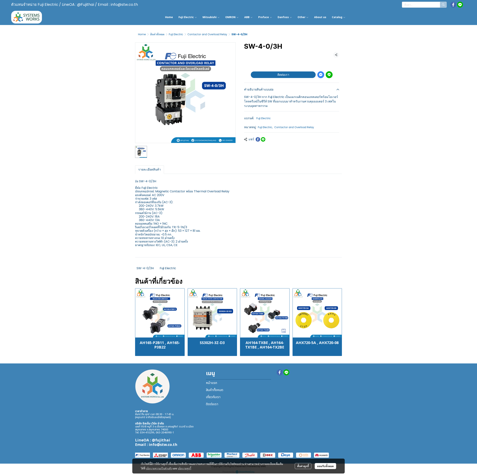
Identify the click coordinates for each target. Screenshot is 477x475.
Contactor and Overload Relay (207, 34)
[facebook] (453, 5)
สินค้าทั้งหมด (157, 34)
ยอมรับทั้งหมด (325, 466)
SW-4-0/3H (145, 268)
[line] (460, 5)
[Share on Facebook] (258, 139)
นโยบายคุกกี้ (184, 468)
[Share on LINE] (263, 139)
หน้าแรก (211, 382)
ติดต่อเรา (283, 75)
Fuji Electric (176, 34)
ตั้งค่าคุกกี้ (303, 466)
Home (142, 34)
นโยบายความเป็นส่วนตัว (159, 468)
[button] (424, 5)
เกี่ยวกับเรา (213, 397)
